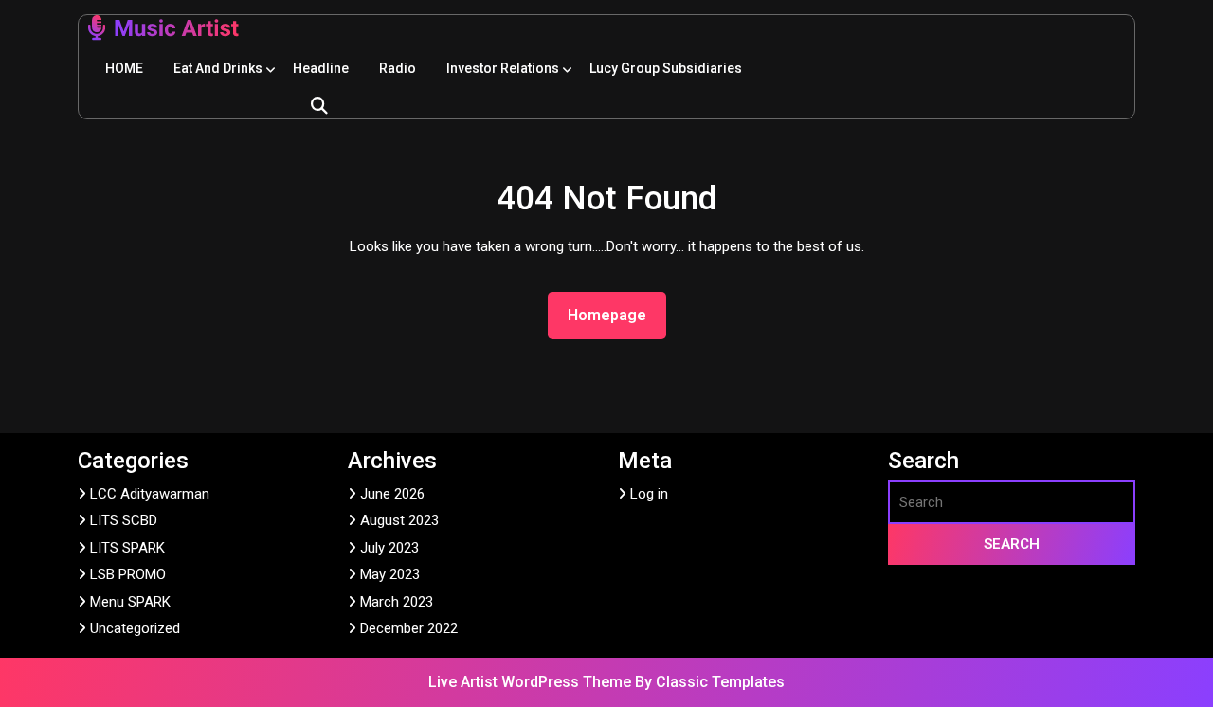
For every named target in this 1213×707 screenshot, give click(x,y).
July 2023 (389, 547)
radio (397, 68)
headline (321, 68)
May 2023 (390, 574)
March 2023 (396, 601)
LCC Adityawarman (149, 493)
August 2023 (399, 520)
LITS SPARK (127, 547)
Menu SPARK (130, 601)
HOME (124, 68)
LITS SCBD (123, 520)
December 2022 (409, 628)
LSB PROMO (128, 574)
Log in (649, 493)
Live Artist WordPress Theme (531, 682)
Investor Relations (502, 68)
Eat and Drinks (218, 68)
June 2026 (392, 493)
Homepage (614, 314)
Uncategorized (135, 628)
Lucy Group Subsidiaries (665, 68)
